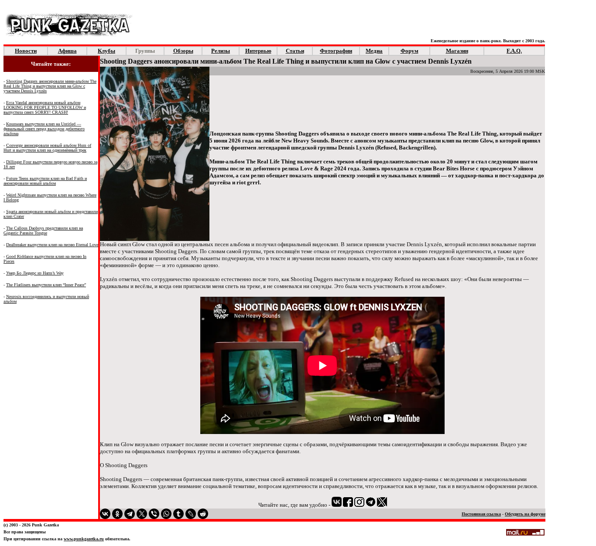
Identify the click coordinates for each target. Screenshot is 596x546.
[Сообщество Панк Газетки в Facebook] (348, 504)
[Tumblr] (178, 514)
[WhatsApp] (166, 514)
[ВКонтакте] (105, 514)
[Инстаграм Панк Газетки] (359, 504)
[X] (142, 514)
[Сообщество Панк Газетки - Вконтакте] (337, 504)
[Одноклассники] (117, 514)
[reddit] (203, 514)
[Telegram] (129, 514)
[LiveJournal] (190, 514)
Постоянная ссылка (481, 514)
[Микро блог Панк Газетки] (382, 504)
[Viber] (154, 514)
